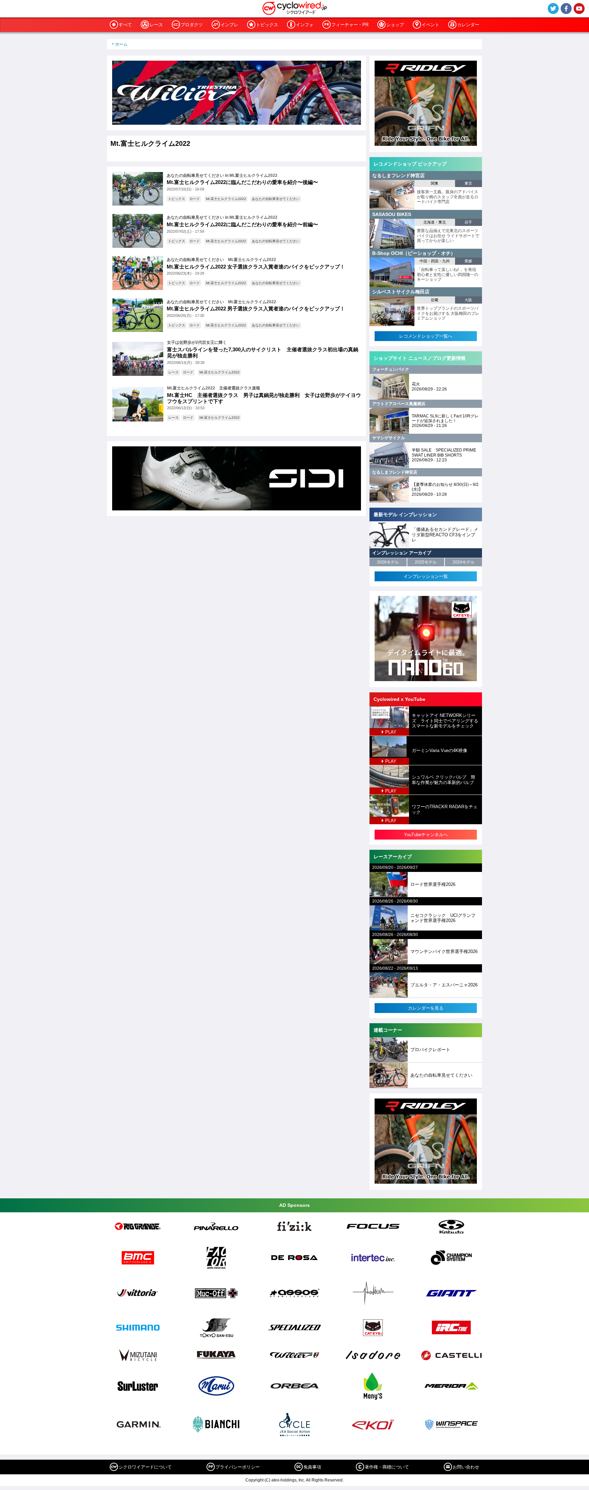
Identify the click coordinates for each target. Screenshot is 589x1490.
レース (156, 24)
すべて (125, 24)
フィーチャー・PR (349, 24)
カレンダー (468, 24)
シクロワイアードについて (145, 1467)
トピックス (267, 24)
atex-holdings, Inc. (288, 1480)
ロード (195, 199)
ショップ (395, 24)
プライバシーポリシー (237, 1467)
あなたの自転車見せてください (276, 199)
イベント (430, 24)
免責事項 (312, 1467)
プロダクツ (192, 24)
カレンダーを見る (425, 1008)
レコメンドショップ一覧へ (425, 336)
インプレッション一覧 (426, 576)
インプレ (229, 24)
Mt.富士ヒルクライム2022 (226, 199)
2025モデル (426, 562)
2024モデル (463, 562)
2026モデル (388, 562)
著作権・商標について (387, 1467)
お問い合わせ (466, 1467)
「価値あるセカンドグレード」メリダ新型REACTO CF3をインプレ (445, 534)
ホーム (121, 44)
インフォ (305, 24)
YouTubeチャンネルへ (426, 834)
